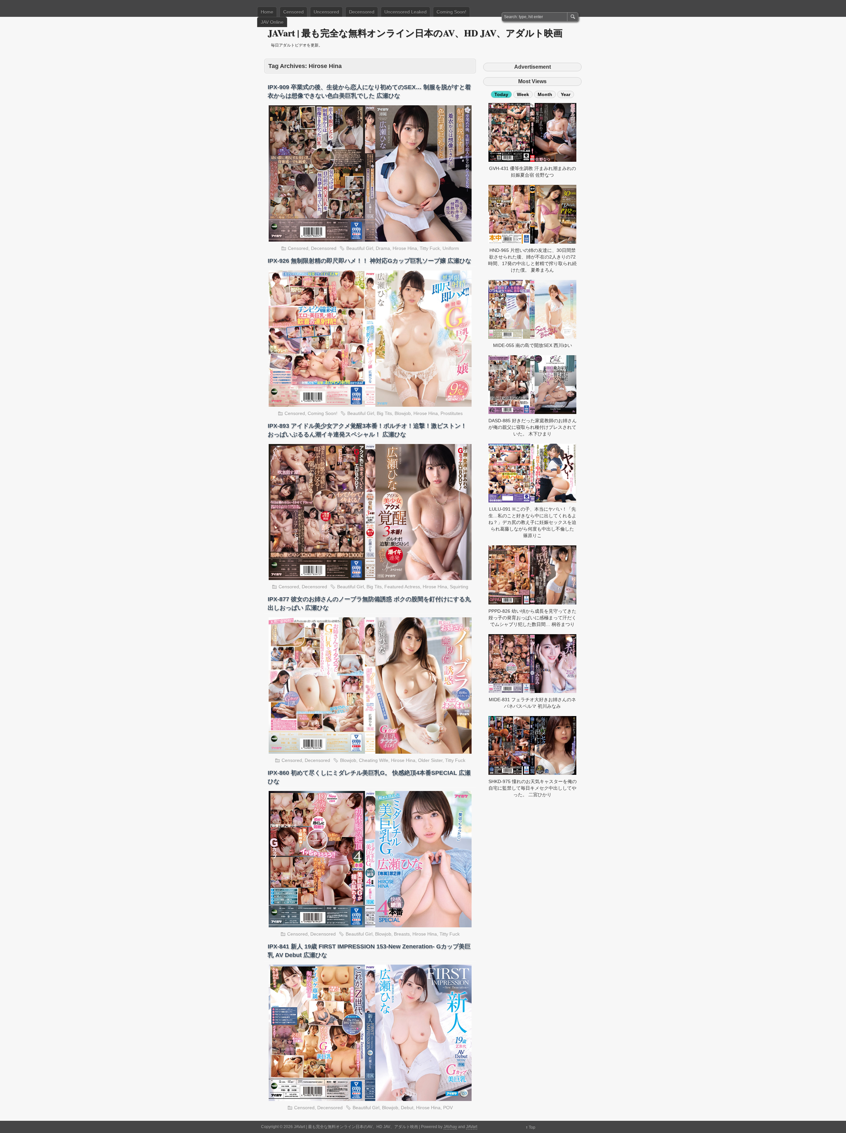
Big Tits (384, 413)
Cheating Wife (373, 760)
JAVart (471, 1126)
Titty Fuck (430, 248)
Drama (383, 248)
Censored (293, 12)
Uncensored (326, 12)
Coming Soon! (451, 12)
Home (267, 12)
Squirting (459, 586)
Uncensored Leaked (405, 12)
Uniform (450, 248)
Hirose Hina (405, 248)
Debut (407, 1107)
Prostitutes (452, 413)
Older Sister (430, 760)
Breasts (402, 934)
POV (448, 1107)
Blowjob (403, 413)
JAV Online (272, 22)
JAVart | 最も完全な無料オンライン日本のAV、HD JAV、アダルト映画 (415, 33)
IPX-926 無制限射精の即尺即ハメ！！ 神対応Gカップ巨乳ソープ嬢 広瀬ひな (369, 261)
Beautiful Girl (359, 248)
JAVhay (450, 1126)
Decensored (361, 12)
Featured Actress (402, 586)
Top (532, 1127)
